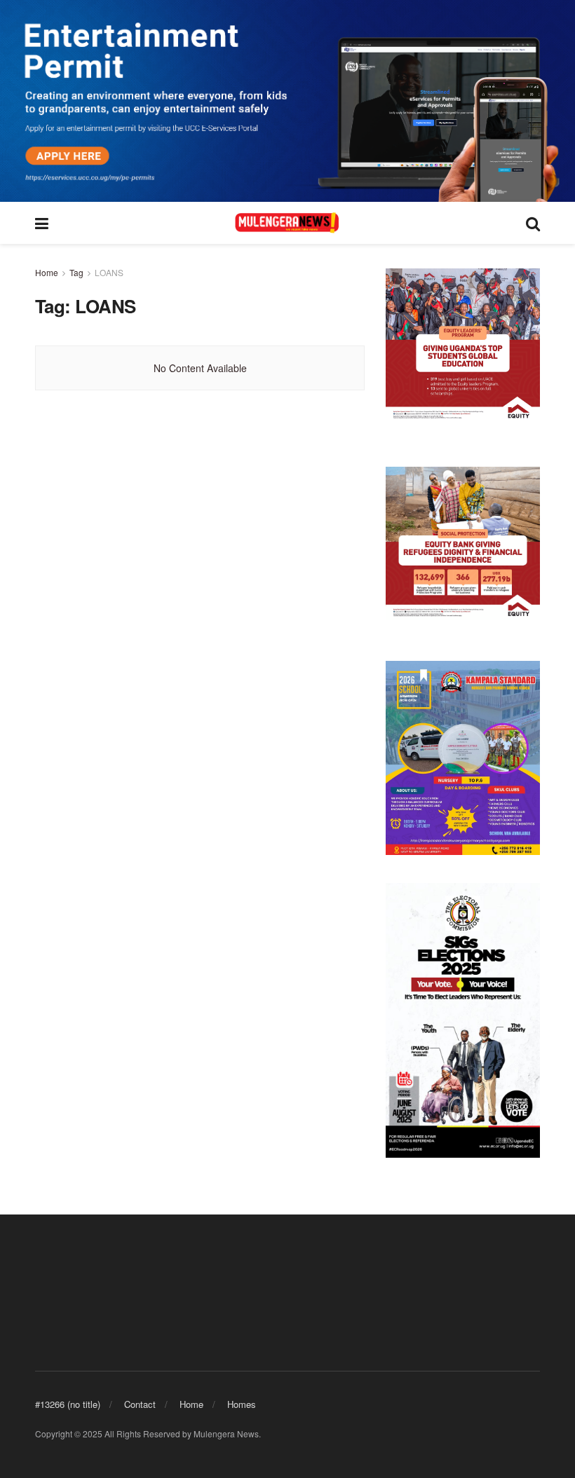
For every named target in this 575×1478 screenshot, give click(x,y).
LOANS (109, 272)
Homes (241, 1404)
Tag (76, 272)
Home (46, 272)
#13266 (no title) (67, 1404)
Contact (140, 1404)
